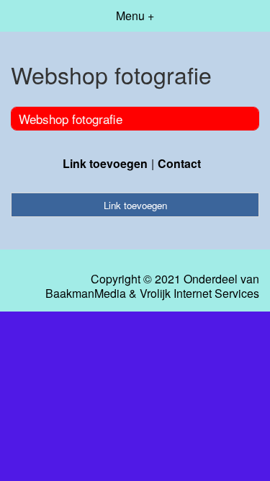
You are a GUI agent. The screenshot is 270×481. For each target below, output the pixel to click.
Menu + (135, 15)
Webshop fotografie (70, 119)
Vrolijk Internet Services (199, 293)
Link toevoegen (105, 163)
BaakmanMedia (85, 293)
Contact (179, 163)
